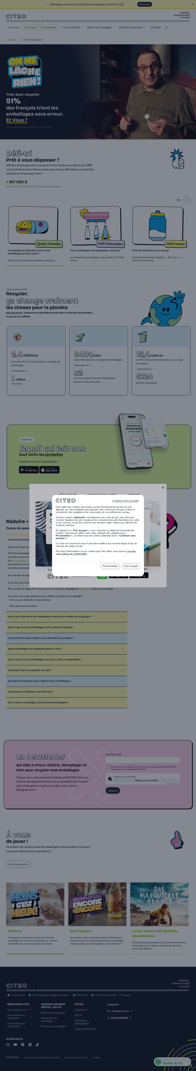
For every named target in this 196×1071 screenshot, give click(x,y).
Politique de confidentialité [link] (98, 573)
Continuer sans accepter (125, 500)
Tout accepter (131, 566)
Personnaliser (110, 566)
